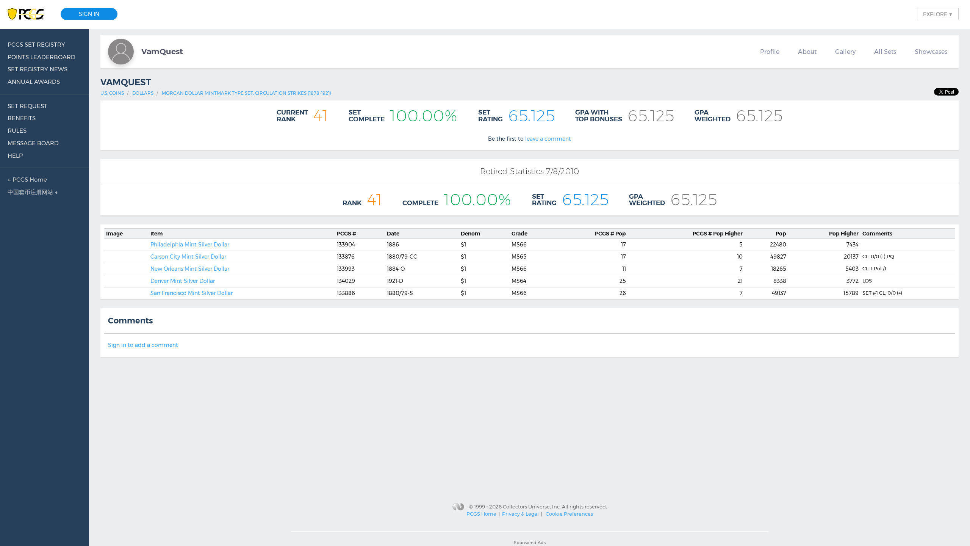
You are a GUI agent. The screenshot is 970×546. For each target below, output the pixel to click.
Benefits (22, 118)
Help (15, 155)
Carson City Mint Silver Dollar (188, 256)
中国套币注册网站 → (33, 192)
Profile (769, 51)
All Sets (885, 51)
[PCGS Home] (29, 14)
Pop (610, 233)
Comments (877, 233)
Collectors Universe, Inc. (532, 506)
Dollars (142, 93)
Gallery (845, 51)
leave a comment (548, 138)
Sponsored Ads (530, 542)
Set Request (27, 106)
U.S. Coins (112, 93)
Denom (470, 233)
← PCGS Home (27, 179)
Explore (938, 14)
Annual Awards (34, 81)
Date (393, 233)
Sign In (89, 14)
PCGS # (346, 233)
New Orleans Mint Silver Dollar (189, 268)
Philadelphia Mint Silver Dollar (189, 244)
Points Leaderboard (41, 57)
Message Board (33, 143)
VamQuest (162, 51)
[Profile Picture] (121, 51)
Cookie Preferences (569, 514)
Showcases (931, 51)
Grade (519, 233)
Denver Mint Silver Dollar (182, 281)
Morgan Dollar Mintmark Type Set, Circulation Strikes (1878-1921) (246, 93)
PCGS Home (481, 514)
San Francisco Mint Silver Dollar (191, 293)
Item (156, 233)
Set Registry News (37, 69)
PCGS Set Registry (36, 44)
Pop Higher (718, 233)
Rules (17, 130)
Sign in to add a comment (143, 345)
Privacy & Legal (520, 514)
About (807, 51)
